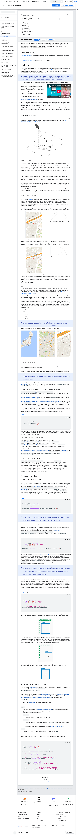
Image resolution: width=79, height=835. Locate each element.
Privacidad (26, 832)
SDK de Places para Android (23, 818)
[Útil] (68, 14)
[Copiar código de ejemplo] (70, 417)
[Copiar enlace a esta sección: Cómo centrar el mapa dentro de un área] (45, 525)
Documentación (35, 1)
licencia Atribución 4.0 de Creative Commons (54, 786)
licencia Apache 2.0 (28, 788)
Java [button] (27, 414)
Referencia (8, 8)
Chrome (39, 825)
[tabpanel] (46, 422)
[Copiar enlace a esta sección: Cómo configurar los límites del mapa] (43, 479)
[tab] (23, 414)
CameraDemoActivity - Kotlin (29, 58)
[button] (8, 33)
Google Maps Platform (37, 14)
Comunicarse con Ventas (67, 5)
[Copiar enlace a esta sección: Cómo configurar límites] (38, 476)
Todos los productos (36, 827)
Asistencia (21, 8)
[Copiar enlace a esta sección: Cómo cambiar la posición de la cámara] (44, 438)
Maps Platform (13, 1)
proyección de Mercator (49, 69)
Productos (30, 14)
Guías (2, 8)
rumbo (35, 121)
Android (3, 5)
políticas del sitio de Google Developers (54, 788)
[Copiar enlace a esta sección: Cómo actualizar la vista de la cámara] (47, 684)
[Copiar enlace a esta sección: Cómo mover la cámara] (37, 363)
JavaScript (51, 39)
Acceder (76, 1)
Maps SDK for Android (14, 5)
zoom (43, 121)
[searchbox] (8, 12)
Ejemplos (15, 8)
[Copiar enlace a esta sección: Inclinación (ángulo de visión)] (37, 195)
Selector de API (21, 816)
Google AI (62, 825)
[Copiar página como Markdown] (39, 19)
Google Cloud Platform (53, 825)
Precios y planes (59, 814)
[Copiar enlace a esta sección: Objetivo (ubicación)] (33, 161)
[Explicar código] (66, 417)
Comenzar (56, 5)
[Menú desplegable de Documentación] (40, 1)
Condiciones (20, 832)
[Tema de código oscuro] (68, 417)
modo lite (53, 325)
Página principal (23, 14)
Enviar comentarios (65, 18)
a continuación (57, 520)
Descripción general (26, 1)
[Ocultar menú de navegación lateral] (15, 833)
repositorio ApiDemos (26, 55)
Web (38, 818)
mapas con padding (29, 379)
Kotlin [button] (23, 414)
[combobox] (56, 1)
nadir (30, 199)
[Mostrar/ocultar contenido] (28, 22)
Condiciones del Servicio (61, 820)
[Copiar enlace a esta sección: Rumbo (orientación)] (33, 174)
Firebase (44, 825)
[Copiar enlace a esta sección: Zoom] (25, 286)
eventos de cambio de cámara (28, 110)
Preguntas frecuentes (22, 814)
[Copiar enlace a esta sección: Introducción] (30, 65)
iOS (43, 39)
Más (44, 1)
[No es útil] (70, 14)
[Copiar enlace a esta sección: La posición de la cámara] (38, 115)
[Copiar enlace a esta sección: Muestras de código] (35, 52)
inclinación (39, 121)
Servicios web (40, 820)
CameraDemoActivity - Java (29, 60)
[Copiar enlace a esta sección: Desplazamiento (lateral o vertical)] (41, 458)
